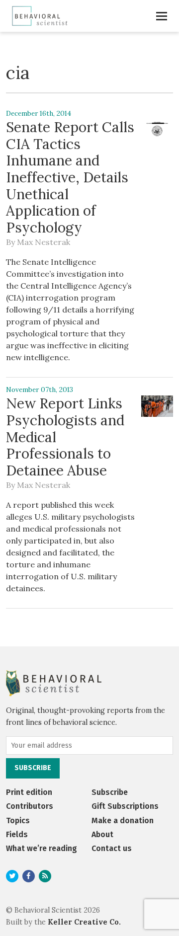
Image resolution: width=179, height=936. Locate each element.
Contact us (111, 848)
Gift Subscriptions (125, 806)
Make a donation (122, 820)
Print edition (29, 792)
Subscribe (109, 792)
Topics (18, 820)
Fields (17, 834)
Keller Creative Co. (84, 922)
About (102, 834)
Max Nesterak (43, 242)
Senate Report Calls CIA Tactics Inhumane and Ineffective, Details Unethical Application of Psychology (70, 177)
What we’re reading (41, 848)
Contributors (29, 806)
